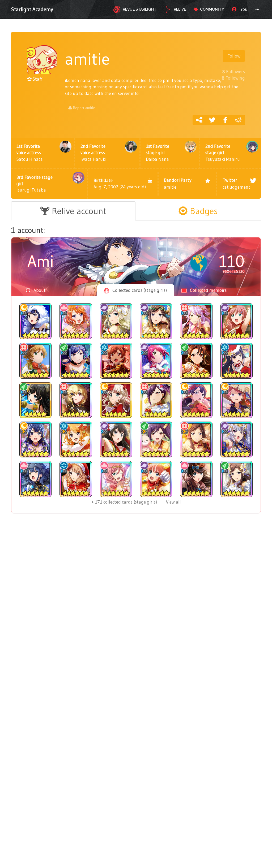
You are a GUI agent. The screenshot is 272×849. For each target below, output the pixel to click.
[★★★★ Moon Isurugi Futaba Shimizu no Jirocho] (236, 400)
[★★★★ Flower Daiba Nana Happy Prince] (35, 361)
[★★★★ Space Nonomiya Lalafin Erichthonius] (156, 479)
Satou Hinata (29, 152)
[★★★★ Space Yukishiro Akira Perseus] (236, 439)
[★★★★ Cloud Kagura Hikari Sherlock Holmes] (196, 479)
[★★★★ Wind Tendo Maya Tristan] (236, 479)
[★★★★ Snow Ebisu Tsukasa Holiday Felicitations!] (76, 439)
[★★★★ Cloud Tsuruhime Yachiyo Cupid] (116, 479)
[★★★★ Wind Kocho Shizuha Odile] (76, 361)
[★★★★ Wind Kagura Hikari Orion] (35, 400)
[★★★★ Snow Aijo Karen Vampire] (116, 361)
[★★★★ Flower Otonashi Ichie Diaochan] (196, 321)
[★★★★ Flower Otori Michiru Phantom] (76, 400)
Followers (233, 71)
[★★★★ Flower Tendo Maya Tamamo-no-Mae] (196, 439)
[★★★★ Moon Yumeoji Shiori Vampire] (116, 400)
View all (136, 502)
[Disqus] (136, 604)
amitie (178, 183)
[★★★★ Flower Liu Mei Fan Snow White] (156, 400)
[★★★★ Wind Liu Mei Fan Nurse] (156, 439)
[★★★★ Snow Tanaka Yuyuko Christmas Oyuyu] (76, 479)
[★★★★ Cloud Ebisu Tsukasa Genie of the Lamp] (76, 321)
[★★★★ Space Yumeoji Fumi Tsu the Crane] (116, 321)
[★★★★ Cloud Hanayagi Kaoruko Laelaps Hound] (35, 479)
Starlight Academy (32, 9)
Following (233, 78)
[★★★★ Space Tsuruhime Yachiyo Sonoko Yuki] (236, 321)
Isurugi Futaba (34, 183)
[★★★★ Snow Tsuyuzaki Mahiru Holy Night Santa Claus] (236, 361)
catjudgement (236, 183)
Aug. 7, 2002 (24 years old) (120, 183)
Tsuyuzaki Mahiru (222, 152)
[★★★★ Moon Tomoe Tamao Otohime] (35, 439)
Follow (233, 56)
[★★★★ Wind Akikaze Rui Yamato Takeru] (196, 361)
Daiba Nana (157, 152)
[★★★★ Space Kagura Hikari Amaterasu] (116, 439)
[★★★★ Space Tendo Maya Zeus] (156, 321)
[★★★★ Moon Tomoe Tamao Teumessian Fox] (35, 321)
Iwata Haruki (93, 152)
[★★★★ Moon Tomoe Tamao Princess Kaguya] (196, 400)
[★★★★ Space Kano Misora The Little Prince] (156, 361)
